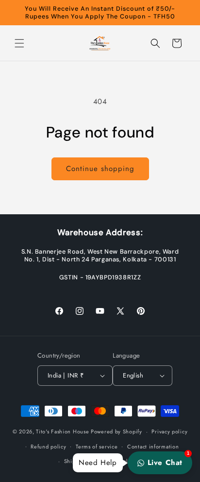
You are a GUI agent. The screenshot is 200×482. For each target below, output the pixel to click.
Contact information (153, 446)
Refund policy (48, 446)
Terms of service (96, 446)
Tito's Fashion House (62, 431)
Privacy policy (169, 431)
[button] (19, 43)
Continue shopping (100, 168)
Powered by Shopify (116, 431)
